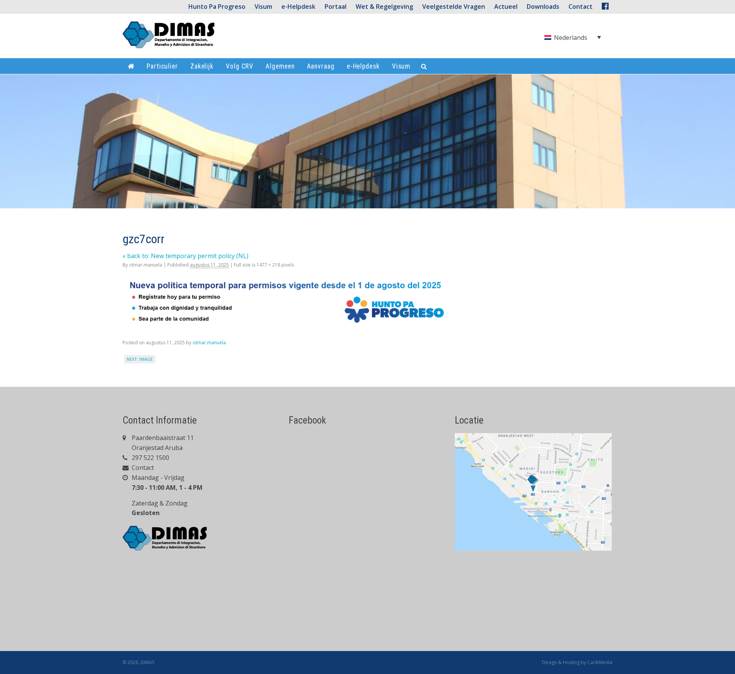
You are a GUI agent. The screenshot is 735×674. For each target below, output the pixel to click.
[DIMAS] (168, 37)
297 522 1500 (149, 457)
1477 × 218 (268, 265)
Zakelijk (202, 66)
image (146, 359)
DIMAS (147, 662)
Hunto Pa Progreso (216, 6)
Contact (142, 467)
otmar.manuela (145, 265)
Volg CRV (239, 66)
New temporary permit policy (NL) (185, 256)
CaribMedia (599, 662)
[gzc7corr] (291, 323)
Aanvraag (321, 66)
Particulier (162, 66)
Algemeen (280, 66)
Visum (263, 6)
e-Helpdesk (298, 6)
